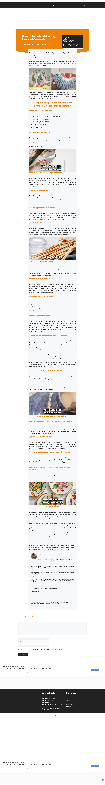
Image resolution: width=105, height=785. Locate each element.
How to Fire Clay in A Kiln (48, 698)
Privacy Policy (60, 1)
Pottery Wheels (54, 5)
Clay (62, 5)
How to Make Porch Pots (48, 700)
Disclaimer (69, 1)
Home (34, 1)
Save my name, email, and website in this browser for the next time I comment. (41, 649)
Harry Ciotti (31, 44)
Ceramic (68, 5)
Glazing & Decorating (79, 5)
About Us (50, 1)
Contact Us (42, 1)
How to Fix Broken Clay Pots (49, 702)
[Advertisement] (52, 17)
